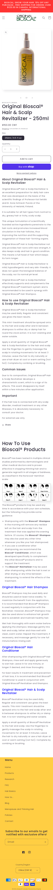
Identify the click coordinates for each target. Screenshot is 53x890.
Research (9, 779)
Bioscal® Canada (22, 889)
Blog (7, 803)
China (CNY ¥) (25, 870)
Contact (9, 821)
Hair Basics (10, 791)
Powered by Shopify (34, 889)
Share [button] (8, 424)
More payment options (26, 173)
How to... (9, 797)
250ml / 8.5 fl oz (13, 138)
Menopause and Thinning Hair (19, 809)
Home (8, 767)
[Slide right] (32, 98)
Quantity (6, 144)
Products (9, 773)
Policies (8, 815)
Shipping (5, 129)
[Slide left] (21, 98)
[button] (3, 18)
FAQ (7, 785)
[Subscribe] (45, 842)
